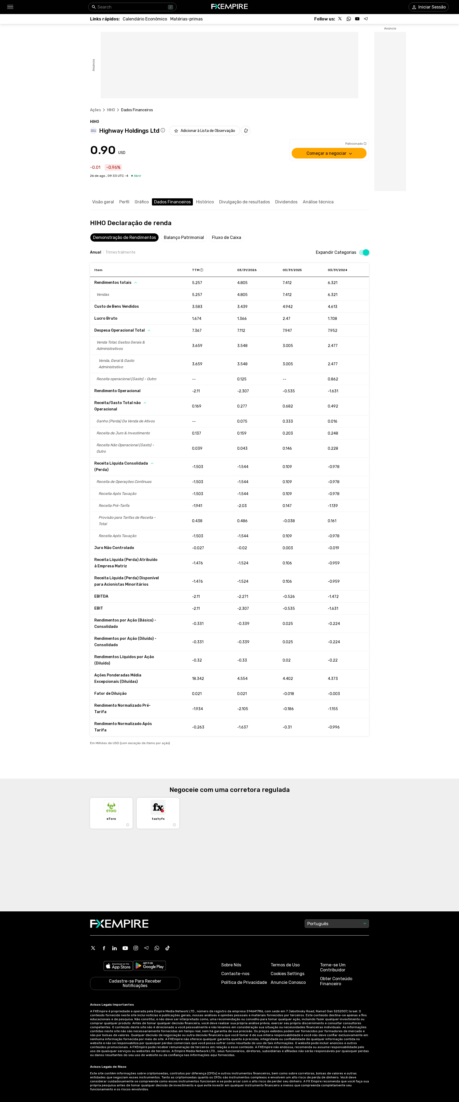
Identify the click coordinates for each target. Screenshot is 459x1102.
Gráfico (142, 201)
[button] (10, 7)
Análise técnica (318, 201)
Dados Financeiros (172, 201)
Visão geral (103, 201)
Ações (95, 110)
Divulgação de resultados (244, 201)
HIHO (111, 110)
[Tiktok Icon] (167, 948)
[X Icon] (93, 948)
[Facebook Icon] (104, 948)
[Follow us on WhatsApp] (349, 19)
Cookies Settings (287, 973)
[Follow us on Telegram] (366, 19)
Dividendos (286, 201)
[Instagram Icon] (136, 948)
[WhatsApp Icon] (157, 948)
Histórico (205, 201)
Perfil (124, 201)
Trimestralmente (120, 252)
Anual (95, 252)
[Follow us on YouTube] (357, 19)
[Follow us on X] (340, 19)
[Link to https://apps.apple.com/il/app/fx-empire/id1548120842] (118, 966)
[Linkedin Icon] (114, 948)
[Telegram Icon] (146, 948)
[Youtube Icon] (125, 948)
